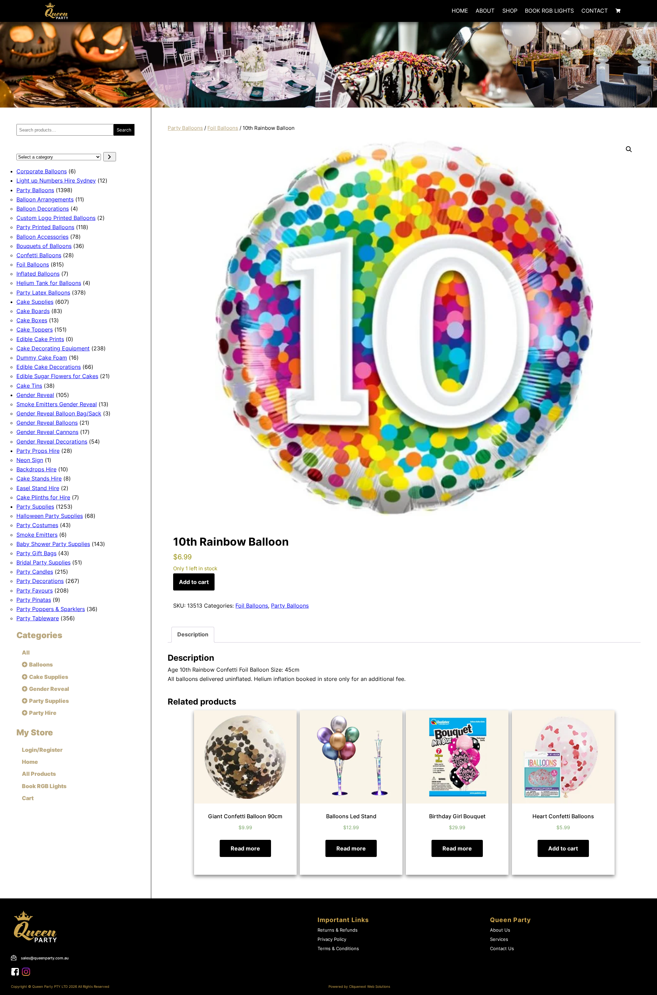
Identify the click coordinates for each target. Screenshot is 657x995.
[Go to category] (109, 156)
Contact (594, 10)
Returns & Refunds (338, 930)
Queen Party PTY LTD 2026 (54, 986)
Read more (245, 848)
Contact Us (502, 948)
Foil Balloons (222, 128)
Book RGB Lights (549, 10)
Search (124, 130)
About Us (500, 930)
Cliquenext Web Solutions (369, 986)
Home (460, 10)
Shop (509, 10)
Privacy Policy (332, 939)
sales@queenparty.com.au (45, 958)
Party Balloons (185, 128)
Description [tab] (192, 634)
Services (499, 939)
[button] (629, 149)
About (485, 10)
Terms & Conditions (338, 948)
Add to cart (194, 582)
